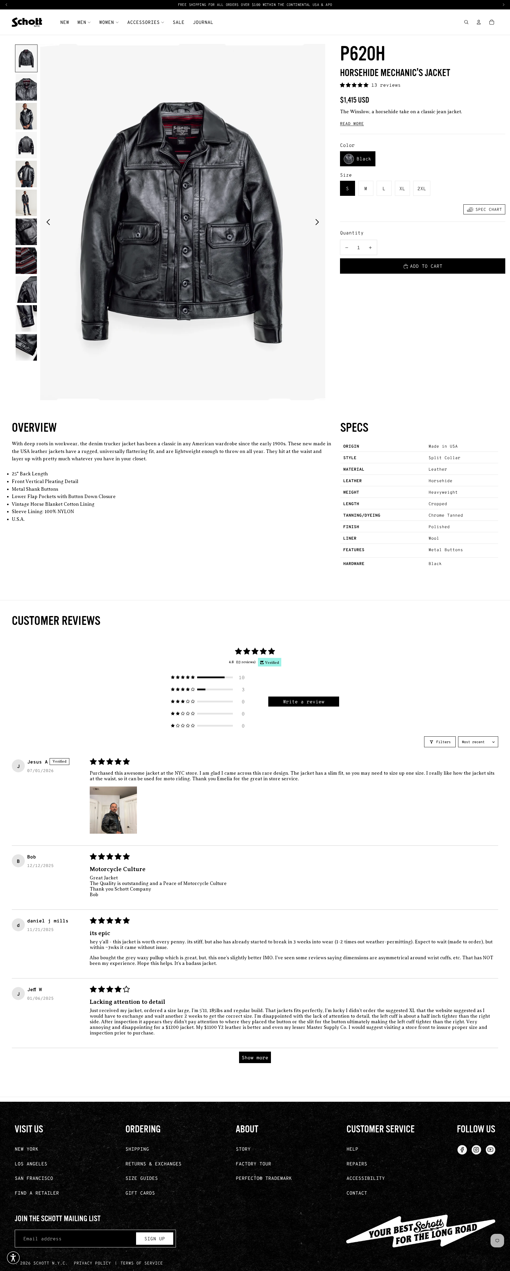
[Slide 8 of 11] (26, 260)
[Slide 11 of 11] (26, 347)
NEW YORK (26, 1148)
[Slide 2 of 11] (26, 87)
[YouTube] (490, 1150)
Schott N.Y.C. (50, 1263)
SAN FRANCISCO (34, 1178)
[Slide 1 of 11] (26, 58)
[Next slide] (318, 222)
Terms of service (141, 1263)
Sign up (154, 1238)
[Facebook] (462, 1150)
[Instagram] (476, 1150)
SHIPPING (137, 1148)
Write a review (303, 701)
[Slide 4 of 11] (26, 145)
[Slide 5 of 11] (26, 174)
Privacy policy (92, 1263)
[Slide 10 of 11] (26, 318)
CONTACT (356, 1192)
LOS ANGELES (31, 1163)
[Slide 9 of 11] (26, 289)
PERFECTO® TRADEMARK (264, 1178)
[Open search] (466, 22)
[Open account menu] (478, 22)
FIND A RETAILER (37, 1192)
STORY (243, 1148)
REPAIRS (356, 1163)
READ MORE (352, 123)
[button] (355, 85)
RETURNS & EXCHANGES (153, 1163)
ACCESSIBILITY (365, 1178)
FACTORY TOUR (253, 1163)
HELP (352, 1148)
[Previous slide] (46, 222)
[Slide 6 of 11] (26, 203)
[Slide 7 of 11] (26, 232)
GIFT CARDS (140, 1192)
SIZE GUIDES (141, 1178)
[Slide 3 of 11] (26, 116)
